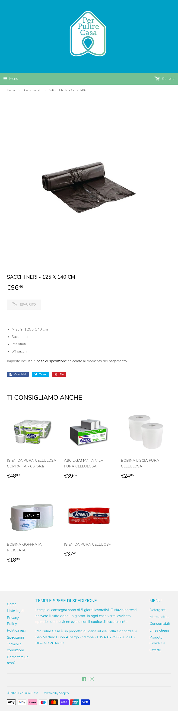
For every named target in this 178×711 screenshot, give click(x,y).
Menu (13, 78)
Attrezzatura (159, 616)
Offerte (155, 650)
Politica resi (16, 630)
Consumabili (32, 90)
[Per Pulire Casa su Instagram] (92, 679)
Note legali (15, 610)
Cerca (11, 604)
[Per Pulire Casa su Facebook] (84, 679)
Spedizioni (15, 637)
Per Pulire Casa (28, 693)
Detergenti (157, 609)
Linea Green (159, 630)
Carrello (168, 78)
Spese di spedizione (50, 361)
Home (11, 90)
